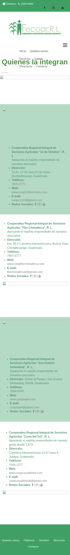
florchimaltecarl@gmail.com (25, 271)
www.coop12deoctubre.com (29, 192)
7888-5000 (17, 391)
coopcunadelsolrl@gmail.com (28, 480)
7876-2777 (18, 184)
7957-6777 (14, 255)
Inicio (22, 51)
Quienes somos (39, 51)
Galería (38, 58)
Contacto (42, 66)
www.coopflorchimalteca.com (25, 263)
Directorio (25, 66)
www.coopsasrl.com (22, 399)
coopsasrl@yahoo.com (24, 407)
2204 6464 (27, 3)
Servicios (25, 58)
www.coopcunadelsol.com (25, 472)
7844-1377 (16, 464)
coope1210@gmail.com (27, 200)
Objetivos (29, 540)
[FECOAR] (35, 27)
